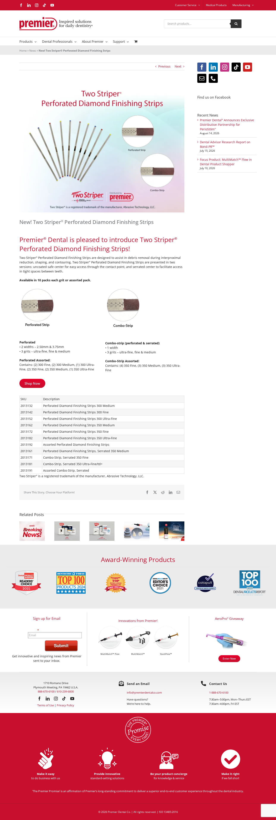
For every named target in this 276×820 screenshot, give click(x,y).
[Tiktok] (236, 67)
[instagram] (56, 698)
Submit (61, 645)
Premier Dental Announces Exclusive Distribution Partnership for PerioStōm (227, 124)
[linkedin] (48, 698)
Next (178, 66)
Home (23, 50)
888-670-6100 (46, 691)
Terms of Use (45, 705)
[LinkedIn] (213, 67)
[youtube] (72, 698)
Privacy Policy (65, 705)
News (32, 50)
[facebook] (39, 698)
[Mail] (201, 78)
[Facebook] (201, 67)
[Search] (236, 23)
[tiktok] (64, 698)
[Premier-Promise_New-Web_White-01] (138, 718)
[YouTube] (247, 67)
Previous (164, 66)
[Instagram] (224, 67)
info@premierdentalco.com (144, 692)
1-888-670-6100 (218, 692)
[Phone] (213, 78)
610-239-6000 (65, 691)
